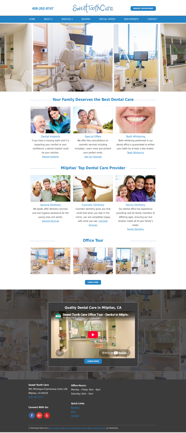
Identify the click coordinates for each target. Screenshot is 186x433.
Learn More (93, 282)
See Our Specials (93, 156)
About (47, 19)
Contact (152, 19)
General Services (50, 221)
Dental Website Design (97, 428)
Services (66, 19)
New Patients (131, 19)
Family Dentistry (135, 229)
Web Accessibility (81, 428)
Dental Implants (50, 156)
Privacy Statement (56, 428)
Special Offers (107, 19)
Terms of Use (69, 428)
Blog (73, 411)
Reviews (86, 19)
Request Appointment (143, 8)
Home (32, 19)
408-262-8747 (43, 8)
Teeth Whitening (135, 152)
